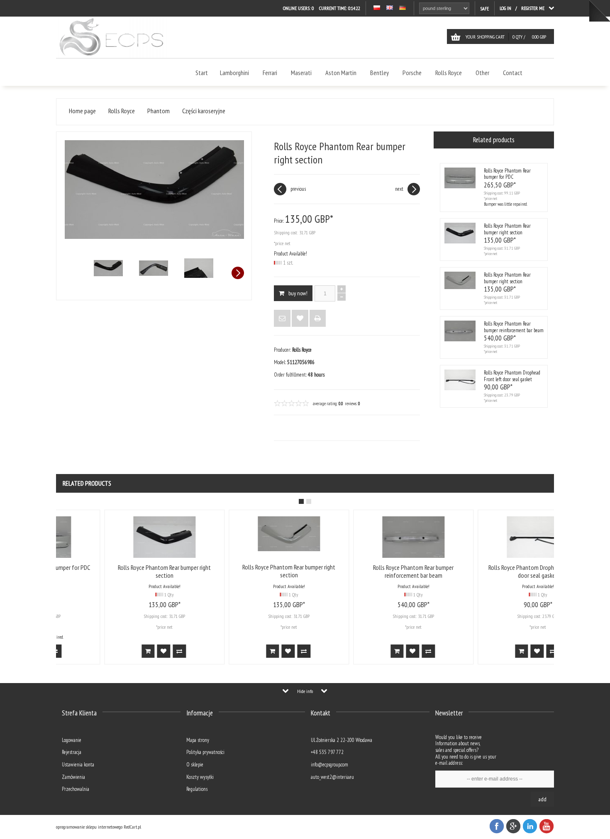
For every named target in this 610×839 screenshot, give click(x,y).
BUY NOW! (297, 293)
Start (201, 72)
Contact (512, 72)
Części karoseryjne (203, 111)
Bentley (379, 72)
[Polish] (376, 8)
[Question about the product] (282, 318)
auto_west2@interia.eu (332, 777)
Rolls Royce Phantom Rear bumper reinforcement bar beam (514, 327)
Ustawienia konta (78, 764)
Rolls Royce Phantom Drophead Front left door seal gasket (512, 376)
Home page (82, 111)
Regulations (196, 789)
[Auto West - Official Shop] (111, 56)
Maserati (301, 72)
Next (238, 273)
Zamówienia (73, 777)
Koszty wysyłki (200, 777)
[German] (402, 8)
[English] (389, 8)
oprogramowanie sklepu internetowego (89, 827)
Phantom (158, 111)
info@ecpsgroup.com (329, 764)
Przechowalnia (75, 789)
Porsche (412, 72)
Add (542, 799)
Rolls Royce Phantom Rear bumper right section (507, 229)
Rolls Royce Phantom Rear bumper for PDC (507, 174)
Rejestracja (71, 752)
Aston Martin (340, 72)
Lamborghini (234, 72)
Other (482, 72)
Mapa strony (197, 740)
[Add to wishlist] (300, 318)
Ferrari (270, 72)
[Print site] (318, 318)
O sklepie (194, 764)
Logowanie (71, 740)
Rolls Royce (448, 72)
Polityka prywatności (205, 752)
